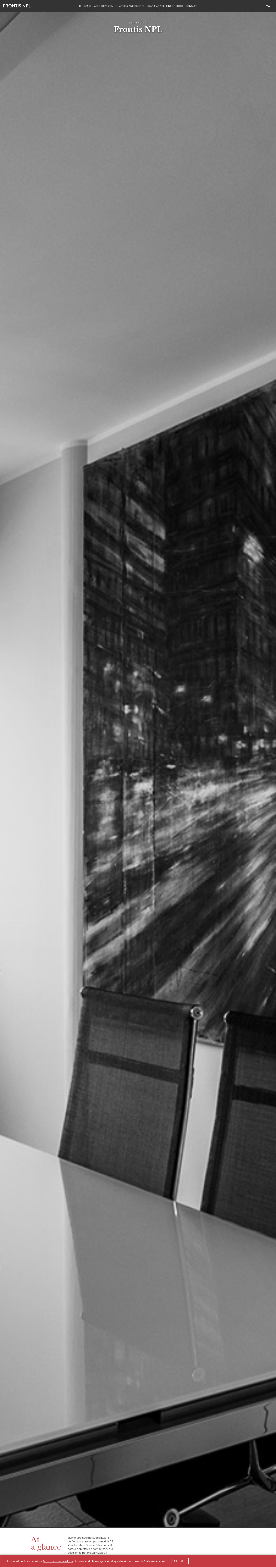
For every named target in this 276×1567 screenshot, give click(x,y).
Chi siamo (85, 6)
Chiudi (180, 1561)
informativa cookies (58, 1561)
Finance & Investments (130, 6)
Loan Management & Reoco (165, 6)
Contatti (191, 6)
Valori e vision (103, 6)
